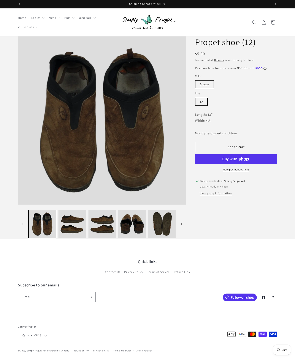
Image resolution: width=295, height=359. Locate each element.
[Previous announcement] (19, 4)
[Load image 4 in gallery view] (132, 224)
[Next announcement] (275, 4)
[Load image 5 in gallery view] (162, 224)
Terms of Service (158, 272)
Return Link (182, 272)
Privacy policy (101, 350)
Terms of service (122, 350)
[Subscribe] (90, 297)
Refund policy (81, 350)
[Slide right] (181, 224)
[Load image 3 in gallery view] (102, 224)
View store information (216, 193)
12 (201, 102)
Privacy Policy (133, 272)
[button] (37, 17)
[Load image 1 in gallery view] (42, 224)
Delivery (219, 60)
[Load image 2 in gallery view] (72, 224)
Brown (204, 84)
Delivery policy (144, 350)
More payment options (236, 169)
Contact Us (112, 272)
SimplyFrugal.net (36, 350)
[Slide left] (22, 224)
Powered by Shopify (58, 350)
